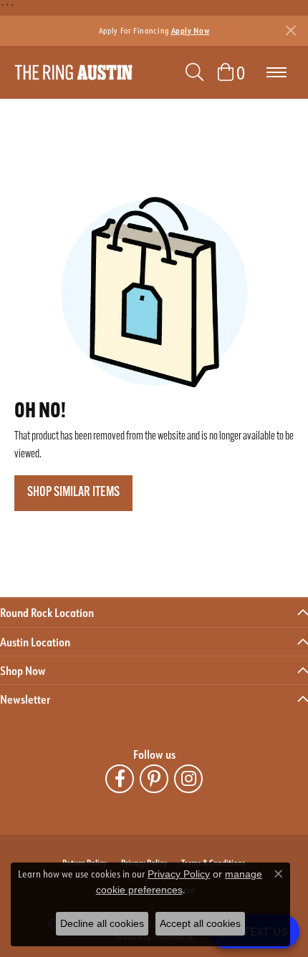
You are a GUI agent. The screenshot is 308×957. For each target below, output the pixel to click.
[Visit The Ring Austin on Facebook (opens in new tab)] (119, 778)
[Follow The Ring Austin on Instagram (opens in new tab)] (188, 778)
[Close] (290, 30)
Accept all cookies (200, 923)
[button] (194, 72)
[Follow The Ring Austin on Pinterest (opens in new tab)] (154, 778)
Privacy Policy (179, 874)
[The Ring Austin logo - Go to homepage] (73, 72)
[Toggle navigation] (276, 72)
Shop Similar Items (73, 493)
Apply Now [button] (190, 30)
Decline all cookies (102, 923)
